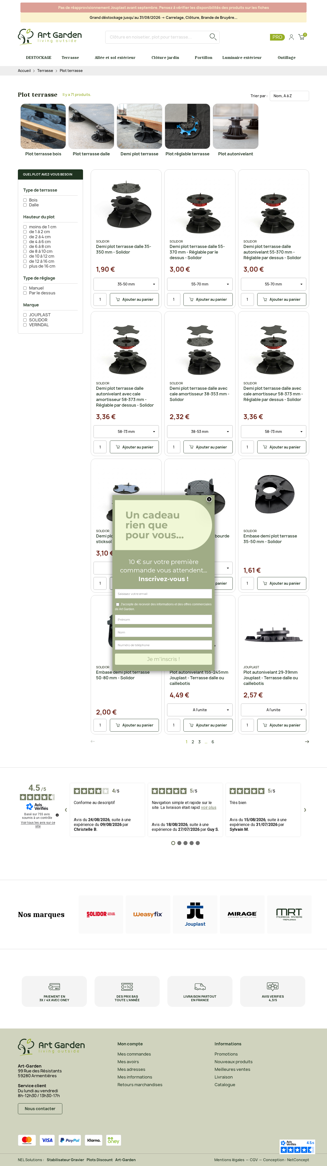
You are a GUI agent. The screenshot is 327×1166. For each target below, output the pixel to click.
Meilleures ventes (232, 1069)
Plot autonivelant (235, 154)
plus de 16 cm (42, 266)
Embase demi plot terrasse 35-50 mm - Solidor (270, 538)
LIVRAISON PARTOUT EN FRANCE (199, 998)
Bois (33, 200)
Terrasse (70, 57)
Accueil (24, 71)
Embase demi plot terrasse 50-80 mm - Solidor (123, 675)
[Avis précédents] (65, 809)
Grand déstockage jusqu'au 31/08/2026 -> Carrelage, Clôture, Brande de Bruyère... (163, 17)
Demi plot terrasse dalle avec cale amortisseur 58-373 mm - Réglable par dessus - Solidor (273, 393)
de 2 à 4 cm (40, 236)
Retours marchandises (140, 1084)
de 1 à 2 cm (39, 231)
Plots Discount (100, 1159)
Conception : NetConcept (286, 1159)
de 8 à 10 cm (40, 251)
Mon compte (130, 1044)
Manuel (36, 288)
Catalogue (225, 1084)
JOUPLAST (40, 314)
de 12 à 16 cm (41, 261)
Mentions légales (229, 1159)
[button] (50, 174)
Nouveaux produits (234, 1061)
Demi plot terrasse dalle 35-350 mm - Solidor (123, 249)
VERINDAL (39, 324)
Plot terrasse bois (43, 154)
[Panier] (301, 37)
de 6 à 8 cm (40, 246)
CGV (254, 1159)
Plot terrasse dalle (91, 154)
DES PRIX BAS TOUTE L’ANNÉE (127, 998)
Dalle (34, 205)
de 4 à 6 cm (40, 241)
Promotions (226, 1054)
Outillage (287, 57)
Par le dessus (42, 293)
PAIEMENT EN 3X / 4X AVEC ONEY (54, 998)
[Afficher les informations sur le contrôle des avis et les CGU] (57, 815)
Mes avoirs (128, 1061)
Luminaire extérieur (242, 57)
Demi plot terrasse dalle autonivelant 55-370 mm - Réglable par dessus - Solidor (272, 252)
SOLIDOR (38, 320)
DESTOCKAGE (38, 57)
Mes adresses (131, 1069)
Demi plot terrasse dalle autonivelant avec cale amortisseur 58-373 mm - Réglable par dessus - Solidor (125, 396)
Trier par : (259, 96)
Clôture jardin (165, 57)
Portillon (203, 57)
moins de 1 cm (42, 226)
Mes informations (135, 1077)
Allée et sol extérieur (115, 57)
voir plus (208, 807)
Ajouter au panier (131, 300)
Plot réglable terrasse (187, 154)
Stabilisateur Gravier (65, 1159)
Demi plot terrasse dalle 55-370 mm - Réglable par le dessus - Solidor (197, 252)
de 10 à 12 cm (41, 256)
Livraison (224, 1077)
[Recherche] (213, 37)
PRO (277, 37)
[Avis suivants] (305, 809)
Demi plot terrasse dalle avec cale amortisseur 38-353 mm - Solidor (199, 393)
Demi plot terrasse (139, 154)
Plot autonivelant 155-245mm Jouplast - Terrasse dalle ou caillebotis (199, 677)
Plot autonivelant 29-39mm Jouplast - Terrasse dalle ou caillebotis (270, 677)
